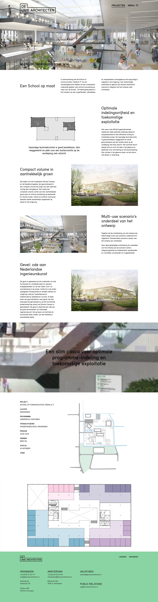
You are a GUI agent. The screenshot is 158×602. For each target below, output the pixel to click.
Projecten (118, 5)
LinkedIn (122, 557)
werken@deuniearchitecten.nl (90, 575)
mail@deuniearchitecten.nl (29, 577)
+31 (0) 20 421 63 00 (55, 575)
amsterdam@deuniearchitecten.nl (60, 577)
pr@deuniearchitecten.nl (89, 587)
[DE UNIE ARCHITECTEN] (38, 8)
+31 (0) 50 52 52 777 (27, 575)
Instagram (133, 557)
